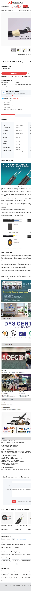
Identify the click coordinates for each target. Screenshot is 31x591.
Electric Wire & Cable (25, 560)
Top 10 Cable (5, 577)
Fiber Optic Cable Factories (21, 571)
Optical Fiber (15, 560)
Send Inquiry (14, 73)
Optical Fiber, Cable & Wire (21, 10)
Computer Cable (6, 560)
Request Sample (26, 76)
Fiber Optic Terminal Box (20, 544)
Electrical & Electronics (9, 10)
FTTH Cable (5, 574)
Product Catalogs (22, 539)
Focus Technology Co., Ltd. (18, 585)
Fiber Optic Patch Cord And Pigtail (9, 544)
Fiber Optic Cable (18, 542)
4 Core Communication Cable (9, 564)
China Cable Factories (7, 571)
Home (2, 10)
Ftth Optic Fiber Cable (26, 574)
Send (14, 501)
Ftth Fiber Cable (14, 574)
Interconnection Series (6, 547)
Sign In (3, 109)
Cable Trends (14, 577)
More (2, 580)
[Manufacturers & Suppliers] (15, 2)
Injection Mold (4, 542)
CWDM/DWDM (18, 547)
